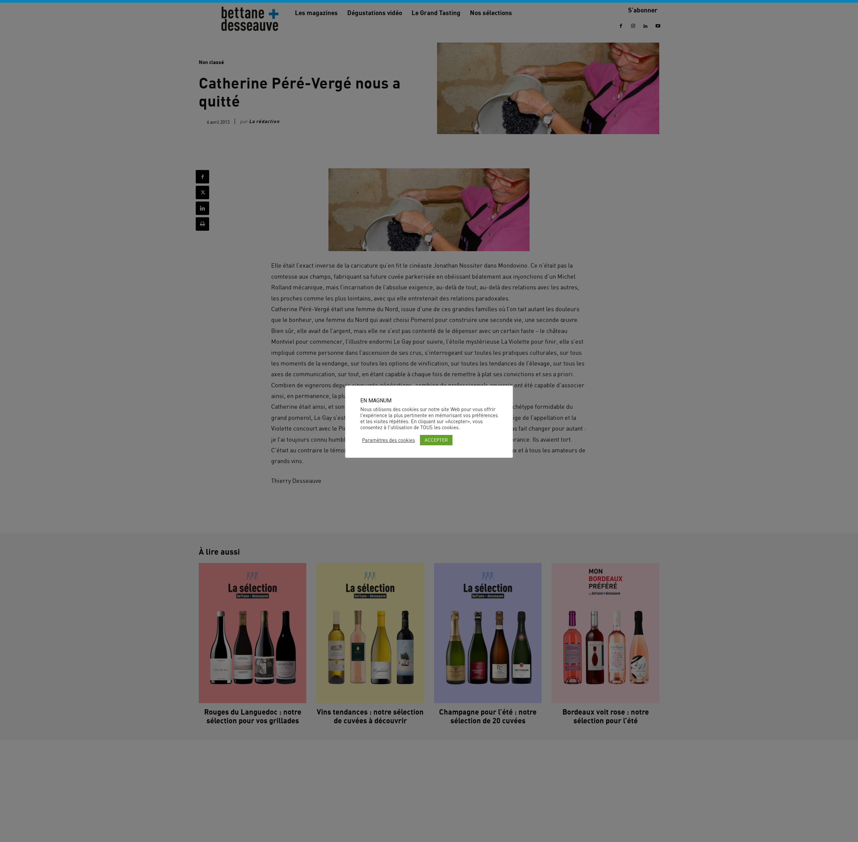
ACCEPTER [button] (436, 440)
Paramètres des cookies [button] (388, 440)
